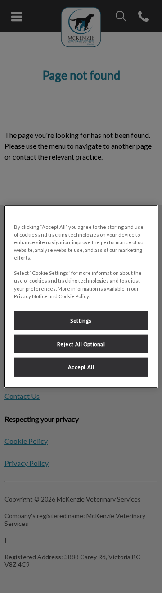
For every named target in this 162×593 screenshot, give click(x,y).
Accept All (81, 367)
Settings (81, 320)
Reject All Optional (81, 344)
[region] (81, 296)
